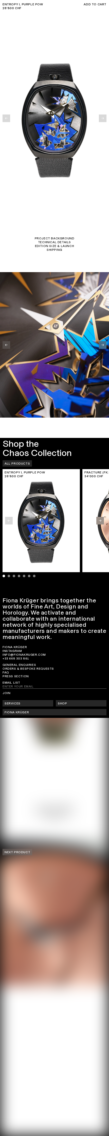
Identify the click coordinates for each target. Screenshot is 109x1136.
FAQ (6, 672)
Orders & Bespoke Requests (28, 668)
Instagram (12, 650)
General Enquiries (19, 664)
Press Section (16, 676)
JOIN (6, 693)
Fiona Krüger (15, 647)
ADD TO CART (95, 4)
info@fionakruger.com (24, 654)
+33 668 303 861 (16, 658)
